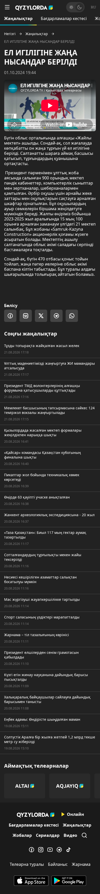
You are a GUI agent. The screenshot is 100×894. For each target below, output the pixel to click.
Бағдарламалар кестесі (64, 18)
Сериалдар (47, 835)
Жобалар (22, 835)
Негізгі (10, 34)
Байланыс (58, 864)
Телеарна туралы (27, 864)
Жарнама (81, 864)
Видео (70, 835)
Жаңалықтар (18, 18)
